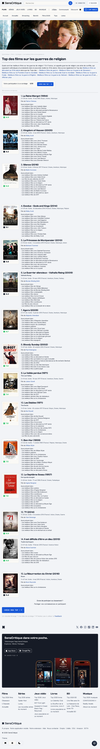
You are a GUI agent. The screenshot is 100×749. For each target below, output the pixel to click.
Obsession (6, 701)
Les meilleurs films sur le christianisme (34, 187)
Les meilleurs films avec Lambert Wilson (34, 256)
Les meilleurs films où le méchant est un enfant (37, 530)
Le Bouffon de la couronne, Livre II (57, 705)
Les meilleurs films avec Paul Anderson (34, 522)
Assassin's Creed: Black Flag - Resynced (40, 708)
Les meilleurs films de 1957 (30, 502)
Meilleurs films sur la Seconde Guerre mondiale (56, 73)
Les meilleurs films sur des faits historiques (35, 334)
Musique (87, 693)
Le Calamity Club (57, 701)
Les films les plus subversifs (31, 436)
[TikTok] (89, 628)
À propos (5, 728)
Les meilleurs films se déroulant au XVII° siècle (37, 185)
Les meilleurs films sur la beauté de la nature (36, 306)
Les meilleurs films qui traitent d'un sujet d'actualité (38, 359)
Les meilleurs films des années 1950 (33, 468)
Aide (44, 728)
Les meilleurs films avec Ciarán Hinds (34, 181)
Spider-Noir (22, 701)
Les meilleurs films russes (30, 553)
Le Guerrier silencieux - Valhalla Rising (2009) (48, 272)
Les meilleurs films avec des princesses (34, 264)
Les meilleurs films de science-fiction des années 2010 (39, 558)
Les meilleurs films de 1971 (30, 394)
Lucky (20, 704)
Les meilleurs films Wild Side (31, 300)
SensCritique (5, 54)
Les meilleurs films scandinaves (32, 302)
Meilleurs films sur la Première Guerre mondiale (19, 73)
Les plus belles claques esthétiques (33, 298)
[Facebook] (81, 628)
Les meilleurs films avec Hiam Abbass (34, 216)
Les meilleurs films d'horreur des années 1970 (36, 428)
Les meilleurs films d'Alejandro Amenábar (35, 320)
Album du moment (90, 707)
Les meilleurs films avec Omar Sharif (33, 388)
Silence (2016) (31, 164)
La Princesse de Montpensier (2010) (42, 240)
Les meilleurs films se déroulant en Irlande (35, 357)
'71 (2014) (29, 512)
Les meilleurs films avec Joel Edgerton (34, 220)
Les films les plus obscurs (30, 304)
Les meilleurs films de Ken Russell (32, 416)
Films (12, 54)
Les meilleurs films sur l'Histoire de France (35, 120)
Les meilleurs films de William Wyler (33, 450)
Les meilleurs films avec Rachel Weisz (34, 322)
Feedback (58, 616)
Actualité (5, 707)
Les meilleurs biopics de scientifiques (34, 324)
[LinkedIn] (93, 628)
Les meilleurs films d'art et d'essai (33, 296)
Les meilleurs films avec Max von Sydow (35, 496)
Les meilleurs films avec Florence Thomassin (36, 252)
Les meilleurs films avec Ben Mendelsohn (35, 222)
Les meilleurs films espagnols (31, 340)
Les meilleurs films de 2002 (30, 363)
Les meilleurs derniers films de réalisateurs (35, 396)
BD (68, 693)
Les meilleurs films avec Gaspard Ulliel (34, 254)
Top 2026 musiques (90, 697)
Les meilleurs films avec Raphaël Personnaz (36, 250)
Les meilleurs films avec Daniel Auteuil (34, 112)
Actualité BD (71, 712)
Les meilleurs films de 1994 (30, 126)
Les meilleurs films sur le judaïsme (32, 226)
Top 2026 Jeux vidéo (40, 698)
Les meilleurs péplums (29, 232)
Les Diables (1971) (33, 402)
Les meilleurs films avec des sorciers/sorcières (37, 434)
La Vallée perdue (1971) (35, 373)
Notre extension (35, 728)
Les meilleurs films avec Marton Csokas (34, 152)
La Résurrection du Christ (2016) (42, 573)
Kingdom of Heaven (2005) (38, 130)
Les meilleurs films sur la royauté (32, 114)
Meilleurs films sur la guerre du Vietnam (52, 75)
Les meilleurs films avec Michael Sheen (34, 144)
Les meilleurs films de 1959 (30, 458)
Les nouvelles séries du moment (25, 708)
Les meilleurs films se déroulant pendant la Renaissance (40, 110)
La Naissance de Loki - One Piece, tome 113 (73, 706)
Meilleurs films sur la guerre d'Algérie (22, 75)
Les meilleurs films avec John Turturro (34, 228)
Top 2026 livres (56, 697)
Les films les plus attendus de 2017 (33, 179)
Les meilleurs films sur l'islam (31, 148)
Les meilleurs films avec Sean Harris (33, 524)
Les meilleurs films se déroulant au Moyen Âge (37, 154)
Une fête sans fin (73, 701)
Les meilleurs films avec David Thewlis (34, 156)
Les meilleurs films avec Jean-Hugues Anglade (37, 116)
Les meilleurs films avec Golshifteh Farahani (36, 218)
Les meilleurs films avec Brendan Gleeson (35, 160)
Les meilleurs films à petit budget (32, 368)
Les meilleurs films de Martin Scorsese (34, 191)
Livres (54, 693)
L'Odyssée (5, 704)
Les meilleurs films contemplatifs (32, 292)
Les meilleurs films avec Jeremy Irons (34, 146)
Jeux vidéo (40, 693)
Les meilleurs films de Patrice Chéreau (34, 108)
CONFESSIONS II (89, 701)
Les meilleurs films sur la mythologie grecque (36, 336)
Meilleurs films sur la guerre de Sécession (74, 70)
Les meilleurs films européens (31, 506)
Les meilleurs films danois (30, 294)
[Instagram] (85, 628)
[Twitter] (77, 628)
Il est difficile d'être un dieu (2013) (42, 539)
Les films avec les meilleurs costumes (34, 266)
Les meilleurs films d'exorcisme (32, 422)
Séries (21, 693)
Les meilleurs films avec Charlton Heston (35, 456)
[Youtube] (97, 628)
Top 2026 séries (24, 697)
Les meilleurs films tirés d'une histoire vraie (35, 367)
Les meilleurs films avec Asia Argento (34, 118)
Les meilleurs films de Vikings (31, 286)
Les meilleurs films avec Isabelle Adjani (34, 106)
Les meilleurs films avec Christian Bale (34, 234)
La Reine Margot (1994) (35, 96)
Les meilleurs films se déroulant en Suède (35, 498)
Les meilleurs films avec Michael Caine (34, 392)
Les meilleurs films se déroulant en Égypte (35, 332)
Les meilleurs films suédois (30, 488)
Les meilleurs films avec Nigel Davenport (35, 386)
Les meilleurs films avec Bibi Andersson (34, 492)
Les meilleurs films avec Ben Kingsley (34, 224)
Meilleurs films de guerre (48, 70)
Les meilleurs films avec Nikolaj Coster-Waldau (37, 150)
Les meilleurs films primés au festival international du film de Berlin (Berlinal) (46, 361)
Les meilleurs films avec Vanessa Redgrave (36, 418)
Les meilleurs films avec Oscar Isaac (33, 328)
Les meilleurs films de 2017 (30, 194)
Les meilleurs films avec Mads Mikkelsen (35, 288)
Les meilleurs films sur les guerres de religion (34, 54)
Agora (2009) (30, 310)
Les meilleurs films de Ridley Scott (33, 236)
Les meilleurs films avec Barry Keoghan (34, 526)
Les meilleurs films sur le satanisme (33, 426)
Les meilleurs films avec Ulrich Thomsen (34, 140)
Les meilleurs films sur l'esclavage (33, 460)
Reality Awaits (88, 704)
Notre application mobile (19, 728)
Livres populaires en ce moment (58, 710)
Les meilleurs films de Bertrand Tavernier (35, 258)
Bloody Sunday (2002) (35, 344)
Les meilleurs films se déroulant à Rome (34, 470)
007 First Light (39, 703)
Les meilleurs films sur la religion (32, 183)
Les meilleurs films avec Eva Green (33, 142)
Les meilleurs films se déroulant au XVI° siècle (36, 122)
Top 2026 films (7, 697)
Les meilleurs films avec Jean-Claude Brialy (36, 124)
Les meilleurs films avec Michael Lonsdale (35, 330)
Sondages (18, 54)
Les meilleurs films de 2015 (30, 562)
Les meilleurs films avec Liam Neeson (34, 158)
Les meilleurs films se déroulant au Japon (35, 193)
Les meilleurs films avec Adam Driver (33, 177)
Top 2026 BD (72, 697)
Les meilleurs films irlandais (30, 355)
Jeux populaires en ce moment (41, 715)
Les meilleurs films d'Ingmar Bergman (34, 490)
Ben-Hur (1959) (32, 440)
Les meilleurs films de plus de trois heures (35, 466)
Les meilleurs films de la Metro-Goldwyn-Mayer (37, 462)
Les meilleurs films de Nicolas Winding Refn (36, 290)
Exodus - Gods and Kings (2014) (40, 206)
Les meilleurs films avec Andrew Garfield (35, 175)
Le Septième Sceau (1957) (38, 474)
